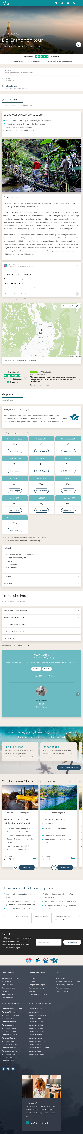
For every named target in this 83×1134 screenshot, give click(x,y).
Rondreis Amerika (9, 1025)
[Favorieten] (56, 3)
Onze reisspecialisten (64, 985)
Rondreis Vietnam (9, 1031)
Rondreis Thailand (9, 1012)
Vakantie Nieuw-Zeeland (39, 1048)
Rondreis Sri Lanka (9, 1051)
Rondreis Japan (8, 1018)
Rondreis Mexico (8, 1041)
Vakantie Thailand (36, 1009)
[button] (41, 330)
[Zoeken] (68, 3)
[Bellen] (74, 3)
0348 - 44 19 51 (47, 676)
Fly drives (6, 991)
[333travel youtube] (13, 1069)
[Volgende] (77, 165)
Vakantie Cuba (35, 1051)
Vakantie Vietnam (36, 1028)
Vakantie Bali (34, 1012)
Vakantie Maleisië (36, 1025)
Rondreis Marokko (9, 1048)
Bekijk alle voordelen (69, 767)
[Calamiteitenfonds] (37, 960)
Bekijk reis (26, 867)
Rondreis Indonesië (10, 1022)
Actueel (32, 981)
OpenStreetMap (76, 356)
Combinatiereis (8, 998)
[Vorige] (6, 165)
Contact (36, 669)
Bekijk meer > (75, 781)
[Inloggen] (62, 3)
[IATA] (54, 960)
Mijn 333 (32, 991)
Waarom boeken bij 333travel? (68, 981)
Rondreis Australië (9, 1061)
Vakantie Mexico (35, 1038)
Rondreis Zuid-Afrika (10, 1015)
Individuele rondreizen (11, 978)
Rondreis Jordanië (9, 1057)
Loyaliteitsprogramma (38, 994)
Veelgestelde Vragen (37, 985)
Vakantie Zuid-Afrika (37, 1015)
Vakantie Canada (36, 1022)
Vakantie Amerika (36, 1018)
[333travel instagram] (8, 1069)
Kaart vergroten (69, 306)
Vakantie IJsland (35, 1035)
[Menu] (80, 3)
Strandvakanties (8, 988)
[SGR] (46, 960)
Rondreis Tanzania (9, 1035)
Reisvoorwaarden (63, 988)
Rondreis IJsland (8, 1038)
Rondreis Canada (9, 1028)
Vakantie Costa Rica (37, 1041)
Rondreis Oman (8, 1054)
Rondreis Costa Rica (10, 1044)
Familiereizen (7, 985)
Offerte (47, 669)
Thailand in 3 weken (16, 819)
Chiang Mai (19, 360)
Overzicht (7, 360)
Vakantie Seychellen (37, 1054)
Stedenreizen (7, 994)
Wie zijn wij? (61, 978)
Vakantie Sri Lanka (36, 1031)
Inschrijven (72, 942)
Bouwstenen (7, 981)
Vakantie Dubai (35, 1044)
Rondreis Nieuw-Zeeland (12, 1009)
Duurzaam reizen (63, 991)
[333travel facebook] (4, 1069)
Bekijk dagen (15, 451)
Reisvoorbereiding (36, 988)
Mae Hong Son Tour (54, 819)
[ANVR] (29, 960)
